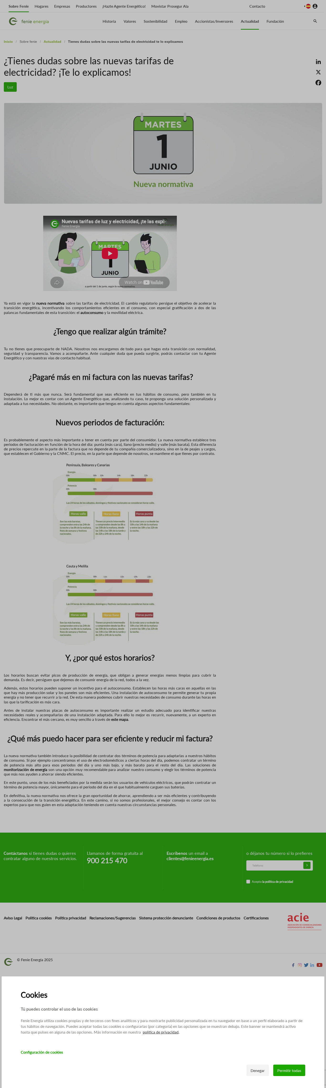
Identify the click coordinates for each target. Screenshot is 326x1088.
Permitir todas (289, 1070)
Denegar (258, 1070)
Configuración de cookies (42, 1052)
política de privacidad (161, 1032)
